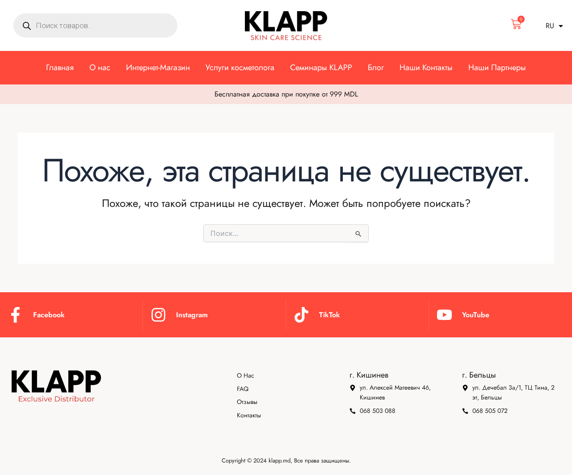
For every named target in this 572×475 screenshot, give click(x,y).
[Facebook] (15, 315)
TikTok (329, 315)
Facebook (49, 315)
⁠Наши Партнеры (497, 67)
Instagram (192, 315)
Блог (376, 67)
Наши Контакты (426, 67)
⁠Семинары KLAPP (321, 67)
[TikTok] (301, 315)
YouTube (475, 315)
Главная (60, 67)
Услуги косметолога (240, 67)
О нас (99, 67)
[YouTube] (444, 315)
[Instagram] (158, 315)
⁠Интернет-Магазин (158, 67)
